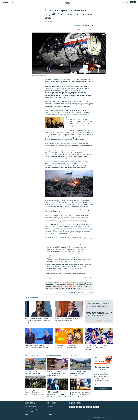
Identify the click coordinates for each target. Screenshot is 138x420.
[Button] (77, 26)
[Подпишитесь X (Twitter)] (77, 407)
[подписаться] (97, 407)
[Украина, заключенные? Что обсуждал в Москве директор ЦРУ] (69, 309)
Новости (47, 7)
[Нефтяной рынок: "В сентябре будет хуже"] (35, 364)
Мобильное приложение (31, 406)
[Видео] (123, 2)
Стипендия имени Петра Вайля (33, 409)
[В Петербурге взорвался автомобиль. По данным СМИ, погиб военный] (57, 364)
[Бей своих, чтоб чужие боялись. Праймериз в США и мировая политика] (99, 336)
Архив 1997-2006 (29, 411)
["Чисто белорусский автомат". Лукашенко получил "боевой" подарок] (35, 382)
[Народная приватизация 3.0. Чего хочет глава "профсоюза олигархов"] (39, 336)
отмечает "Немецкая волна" (64, 255)
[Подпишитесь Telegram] (84, 407)
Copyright (49, 414)
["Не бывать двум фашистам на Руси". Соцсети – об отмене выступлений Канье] (39, 309)
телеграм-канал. (71, 284)
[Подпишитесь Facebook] (73, 407)
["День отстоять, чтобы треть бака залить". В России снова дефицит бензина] (80, 384)
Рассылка (49, 411)
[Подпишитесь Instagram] (87, 407)
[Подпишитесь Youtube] (80, 407)
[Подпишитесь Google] (70, 407)
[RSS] (90, 407)
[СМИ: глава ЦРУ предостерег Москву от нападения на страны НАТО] (57, 384)
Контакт (27, 414)
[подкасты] (128, 2)
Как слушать (50, 406)
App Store (58, 286)
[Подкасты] (94, 407)
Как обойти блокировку (53, 409)
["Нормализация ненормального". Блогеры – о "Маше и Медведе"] (69, 336)
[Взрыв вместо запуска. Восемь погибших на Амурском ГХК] (80, 364)
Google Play (68, 286)
